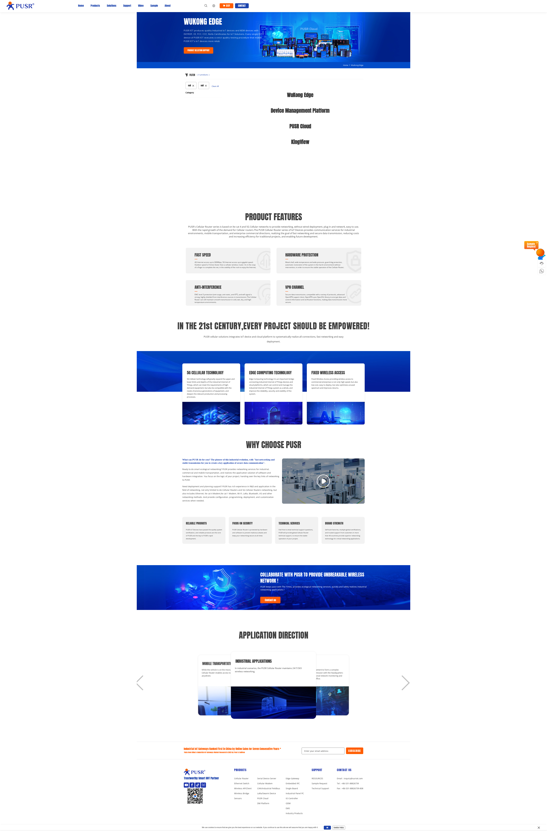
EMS (288, 808)
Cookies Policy (339, 827)
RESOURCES (317, 778)
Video (141, 6)
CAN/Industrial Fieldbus (268, 788)
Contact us (270, 600)
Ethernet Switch (241, 783)
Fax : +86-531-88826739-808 (350, 788)
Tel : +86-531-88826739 (348, 783)
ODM (288, 803)
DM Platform (263, 803)
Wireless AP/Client (243, 788)
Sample (154, 6)
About (168, 6)
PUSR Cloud (262, 798)
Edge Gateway (292, 778)
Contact (242, 6)
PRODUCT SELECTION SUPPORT (198, 50)
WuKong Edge (357, 65)
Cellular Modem (265, 783)
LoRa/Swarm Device (266, 793)
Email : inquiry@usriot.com (350, 778)
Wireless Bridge (241, 793)
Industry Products (294, 813)
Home (81, 6)
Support (127, 6)
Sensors (238, 798)
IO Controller (292, 798)
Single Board (292, 788)
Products (95, 6)
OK (327, 827)
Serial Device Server (266, 778)
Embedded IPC (293, 783)
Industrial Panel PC (295, 793)
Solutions (111, 6)
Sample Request (319, 783)
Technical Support (320, 788)
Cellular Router (241, 778)
